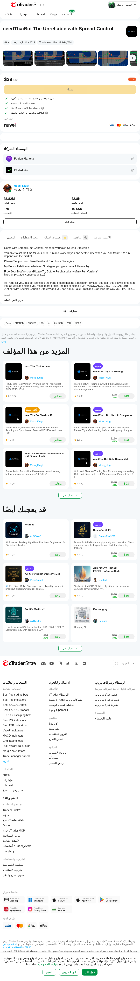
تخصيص (49, 972)
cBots (8, 14)
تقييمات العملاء (52, 237)
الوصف (11, 237)
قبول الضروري (69, 972)
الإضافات (40, 14)
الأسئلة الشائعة (102, 237)
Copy (53, 14)
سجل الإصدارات (29, 237)
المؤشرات (23, 14)
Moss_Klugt (21, 185)
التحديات (68, 13)
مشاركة (73, 311)
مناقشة (77, 237)
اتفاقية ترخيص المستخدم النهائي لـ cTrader (17, 945)
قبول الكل (90, 972)
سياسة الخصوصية (48, 964)
